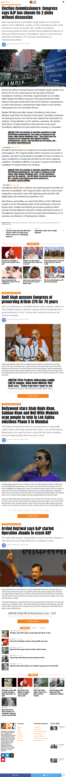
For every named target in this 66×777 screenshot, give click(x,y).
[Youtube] (3, 760)
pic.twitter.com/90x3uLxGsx (19, 142)
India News (37, 727)
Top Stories (37, 729)
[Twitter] (7, 755)
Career (19, 731)
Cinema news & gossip (41, 738)
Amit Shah (32, 222)
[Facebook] (3, 755)
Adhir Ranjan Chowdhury (20, 222)
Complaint (20, 740)
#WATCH (11, 132)
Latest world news (39, 736)
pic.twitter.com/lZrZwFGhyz (19, 180)
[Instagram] (11, 755)
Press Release (38, 734)
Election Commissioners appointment (48, 222)
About (19, 727)
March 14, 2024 (15, 147)
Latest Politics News (40, 731)
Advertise (20, 736)
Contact (19, 734)
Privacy (19, 738)
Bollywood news (39, 740)
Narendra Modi (6, 224)
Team (19, 729)
